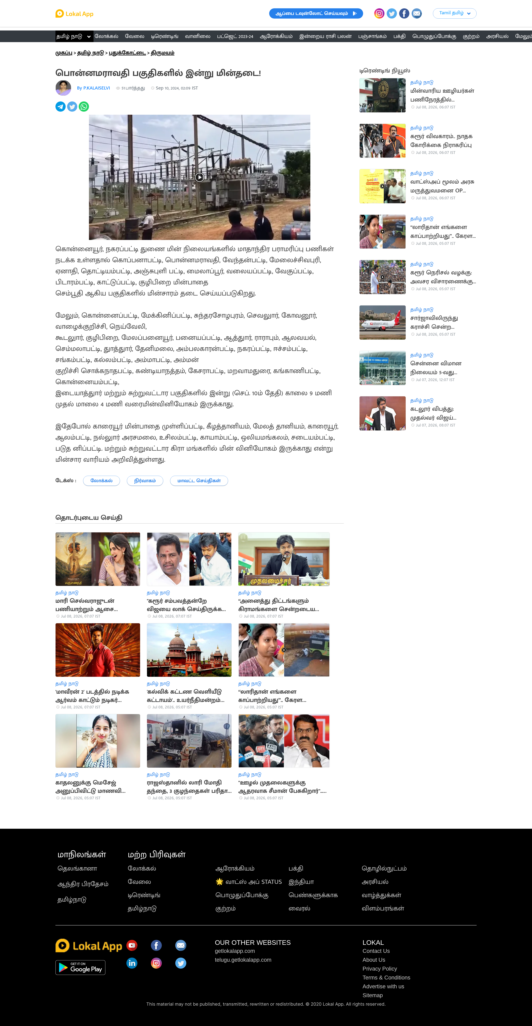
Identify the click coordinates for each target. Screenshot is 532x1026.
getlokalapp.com (235, 951)
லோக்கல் (142, 868)
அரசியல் (375, 881)
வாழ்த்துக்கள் (381, 895)
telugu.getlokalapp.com (243, 960)
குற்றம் (225, 908)
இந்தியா (301, 881)
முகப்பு (63, 52)
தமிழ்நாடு (71, 899)
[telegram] (61, 108)
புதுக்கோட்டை (127, 52)
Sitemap (373, 995)
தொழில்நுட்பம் (384, 868)
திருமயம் (162, 52)
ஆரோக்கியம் (235, 868)
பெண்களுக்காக (313, 895)
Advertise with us (383, 986)
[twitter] (73, 108)
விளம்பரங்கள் (383, 908)
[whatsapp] (84, 108)
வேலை (139, 881)
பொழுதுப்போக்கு (241, 895)
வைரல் (299, 908)
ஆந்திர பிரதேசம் (83, 884)
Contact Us (376, 951)
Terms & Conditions (386, 977)
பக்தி (296, 868)
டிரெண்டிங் (144, 895)
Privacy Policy (380, 969)
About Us (374, 960)
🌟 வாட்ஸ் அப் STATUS (248, 881)
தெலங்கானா (77, 868)
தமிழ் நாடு (69, 36)
